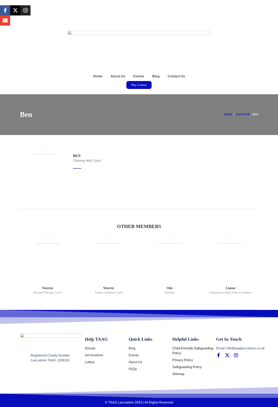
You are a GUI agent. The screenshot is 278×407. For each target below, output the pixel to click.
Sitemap (178, 374)
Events (138, 76)
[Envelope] (5, 20)
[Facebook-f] (5, 10)
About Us (118, 76)
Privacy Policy (182, 360)
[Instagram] (25, 10)
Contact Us (176, 76)
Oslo (169, 288)
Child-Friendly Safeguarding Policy (192, 351)
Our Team (242, 114)
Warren (47, 288)
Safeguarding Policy (187, 367)
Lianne (230, 288)
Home (97, 76)
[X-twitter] (15, 10)
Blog (156, 76)
